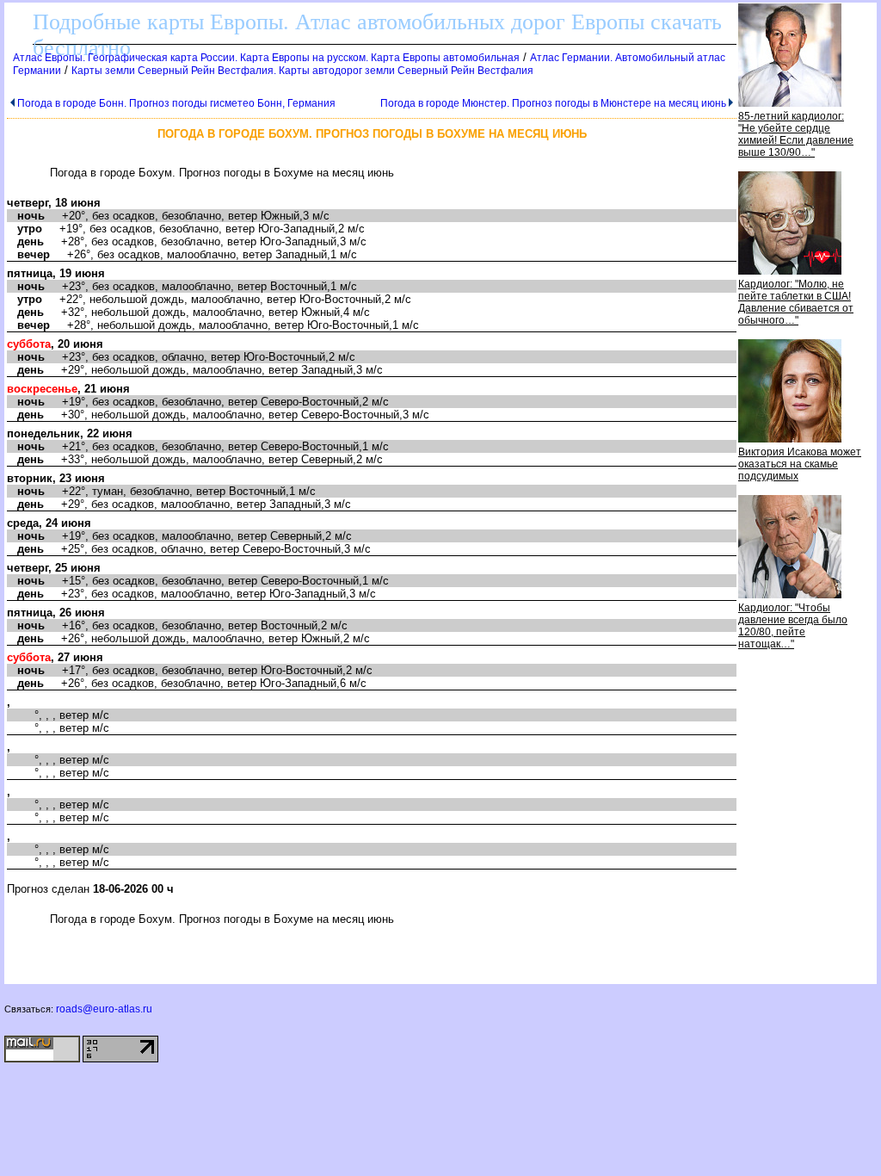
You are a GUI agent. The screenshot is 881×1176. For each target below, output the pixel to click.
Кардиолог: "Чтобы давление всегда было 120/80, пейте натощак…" (792, 626)
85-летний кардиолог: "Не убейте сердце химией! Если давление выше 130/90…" (795, 134)
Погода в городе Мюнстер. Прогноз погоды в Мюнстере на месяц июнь (553, 103)
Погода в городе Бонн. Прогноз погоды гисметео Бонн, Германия (176, 103)
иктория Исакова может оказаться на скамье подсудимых (799, 464)
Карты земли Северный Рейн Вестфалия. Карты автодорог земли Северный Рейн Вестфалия (302, 71)
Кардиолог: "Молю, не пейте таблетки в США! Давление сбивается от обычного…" (795, 302)
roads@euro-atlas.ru (104, 1009)
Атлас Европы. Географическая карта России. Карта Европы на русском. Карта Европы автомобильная (266, 58)
